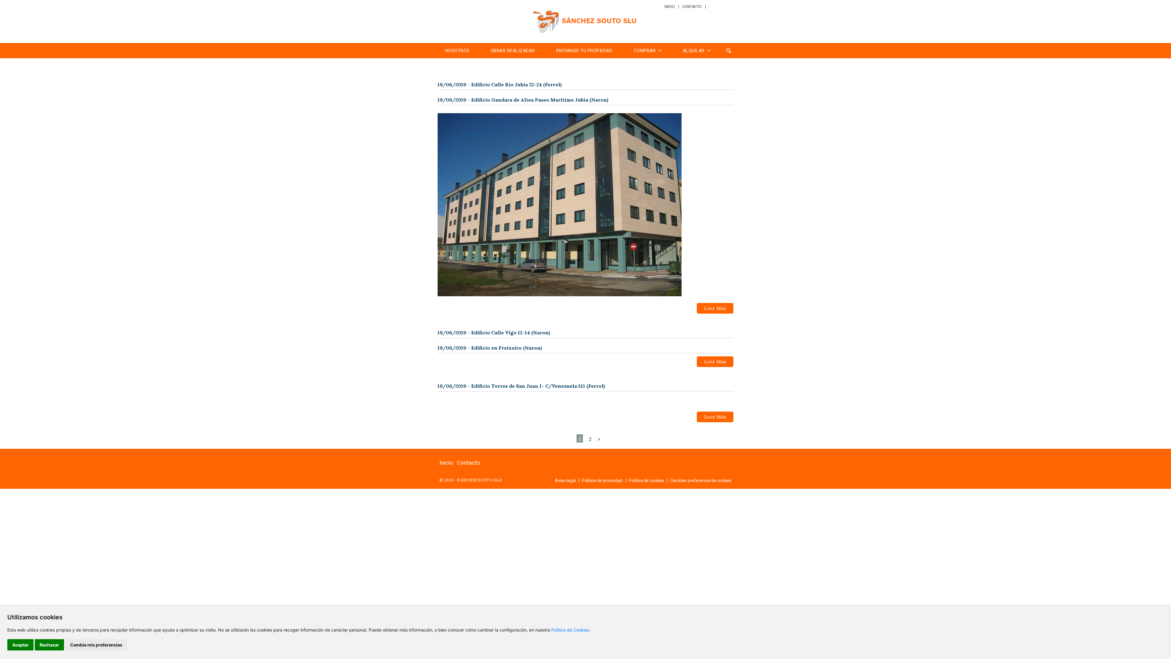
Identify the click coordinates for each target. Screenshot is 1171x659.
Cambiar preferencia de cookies (701, 480)
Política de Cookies (570, 629)
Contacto (692, 7)
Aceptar (20, 644)
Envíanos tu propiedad (584, 50)
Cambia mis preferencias (96, 644)
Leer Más (715, 308)
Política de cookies (646, 480)
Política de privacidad (602, 480)
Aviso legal (565, 480)
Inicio (669, 7)
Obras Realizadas (513, 50)
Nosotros (457, 50)
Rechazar (49, 644)
